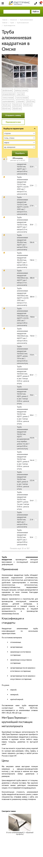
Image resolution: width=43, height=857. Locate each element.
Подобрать (20, 153)
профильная (7, 90)
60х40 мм (6, 108)
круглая (21, 94)
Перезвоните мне (13, 122)
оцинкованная (8, 101)
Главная (4, 19)
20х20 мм (30, 101)
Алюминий (13, 19)
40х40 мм (17, 105)
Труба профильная (23, 22)
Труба (12, 22)
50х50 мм (28, 105)
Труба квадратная (9, 25)
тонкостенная (7, 97)
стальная (20, 101)
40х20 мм (6, 105)
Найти (36, 11)
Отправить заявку (13, 115)
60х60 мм (17, 108)
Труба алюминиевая (26, 19)
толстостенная (22, 97)
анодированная (8, 94)
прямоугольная (21, 90)
